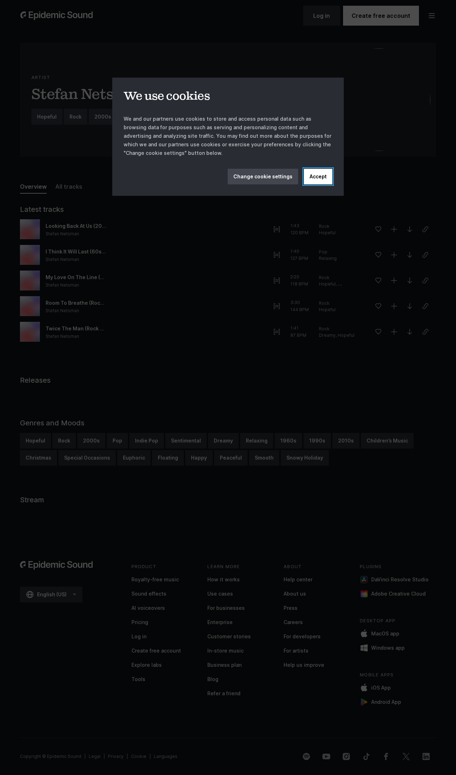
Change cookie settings (262, 176)
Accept (318, 176)
